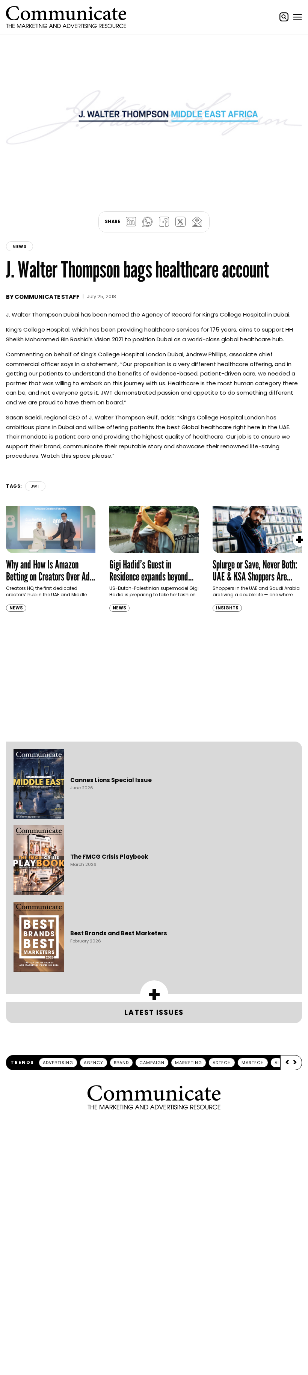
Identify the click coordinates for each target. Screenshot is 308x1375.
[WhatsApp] (147, 222)
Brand (121, 1063)
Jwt (35, 486)
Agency (93, 1063)
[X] (180, 222)
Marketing (188, 1063)
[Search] (283, 16)
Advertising (58, 1063)
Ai (277, 1063)
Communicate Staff (47, 297)
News (19, 246)
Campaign (152, 1063)
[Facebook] (163, 222)
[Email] (196, 222)
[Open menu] (297, 16)
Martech (253, 1063)
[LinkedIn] (130, 222)
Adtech (222, 1063)
